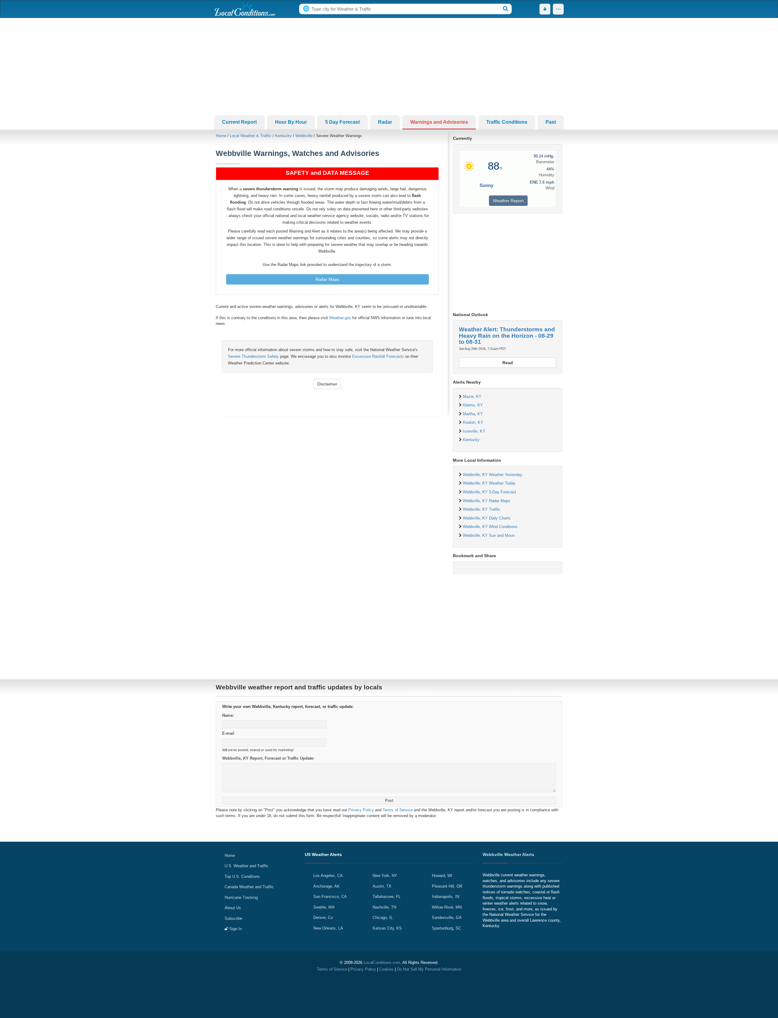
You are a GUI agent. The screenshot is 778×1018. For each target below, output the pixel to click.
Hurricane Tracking (241, 897)
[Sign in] (544, 9)
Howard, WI (442, 875)
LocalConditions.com (381, 962)
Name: (228, 715)
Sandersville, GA (447, 917)
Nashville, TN (384, 907)
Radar (385, 122)
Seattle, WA (324, 907)
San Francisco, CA (330, 896)
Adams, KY (473, 405)
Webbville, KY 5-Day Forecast (489, 492)
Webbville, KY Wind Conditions (490, 526)
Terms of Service (398, 810)
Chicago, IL (383, 917)
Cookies (386, 969)
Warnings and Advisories (439, 122)
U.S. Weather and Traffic (246, 866)
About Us (233, 908)
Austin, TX (382, 886)
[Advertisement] (389, 66)
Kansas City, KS (387, 928)
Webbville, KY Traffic (481, 509)
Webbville (303, 135)
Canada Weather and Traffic (249, 887)
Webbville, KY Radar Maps (486, 501)
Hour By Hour (291, 122)
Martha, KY (473, 414)
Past (551, 122)
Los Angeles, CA (328, 875)
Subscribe (233, 918)
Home (221, 135)
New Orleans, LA (328, 928)
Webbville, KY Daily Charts (487, 518)
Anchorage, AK (326, 886)
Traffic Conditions (506, 122)
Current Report (239, 122)
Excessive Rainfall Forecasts (378, 356)
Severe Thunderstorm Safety (253, 356)
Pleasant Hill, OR (447, 886)
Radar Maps (327, 279)
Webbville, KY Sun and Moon (489, 535)
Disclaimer (327, 383)
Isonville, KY (474, 431)
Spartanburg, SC (446, 928)
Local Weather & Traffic (250, 135)
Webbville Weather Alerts (508, 854)
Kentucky (283, 135)
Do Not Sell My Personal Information (429, 969)
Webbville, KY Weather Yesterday (492, 474)
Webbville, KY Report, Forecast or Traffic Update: (268, 758)
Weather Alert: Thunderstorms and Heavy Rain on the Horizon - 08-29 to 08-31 (507, 335)
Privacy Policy (361, 810)
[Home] (244, 9)
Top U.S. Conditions (242, 876)
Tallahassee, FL (387, 896)
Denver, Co (323, 917)
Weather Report (508, 200)
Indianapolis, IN (445, 896)
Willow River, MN (447, 907)
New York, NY (385, 875)
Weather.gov (340, 318)
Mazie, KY (472, 396)
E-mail (228, 733)
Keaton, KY (473, 422)
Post (389, 800)
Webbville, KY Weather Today (489, 483)
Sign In (235, 929)
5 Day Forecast (342, 122)
